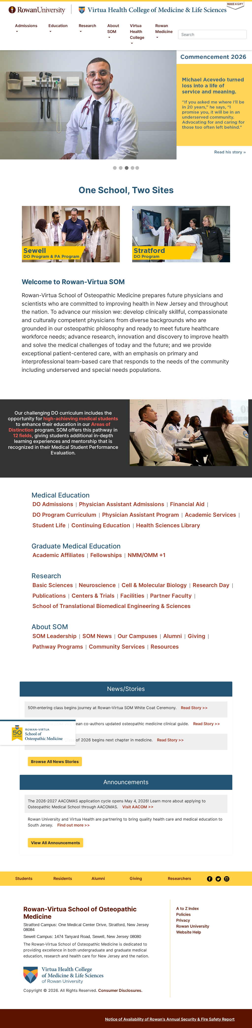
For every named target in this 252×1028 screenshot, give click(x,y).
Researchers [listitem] (179, 878)
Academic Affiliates (58, 555)
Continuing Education (100, 525)
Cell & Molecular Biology (154, 585)
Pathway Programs (57, 646)
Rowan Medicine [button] (164, 28)
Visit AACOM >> (138, 806)
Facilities (132, 595)
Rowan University (37, 9)
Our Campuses (137, 636)
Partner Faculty (171, 595)
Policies (183, 914)
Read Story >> (194, 707)
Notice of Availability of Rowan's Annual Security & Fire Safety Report (170, 1019)
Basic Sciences (52, 585)
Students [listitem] (23, 878)
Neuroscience (97, 585)
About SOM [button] (113, 28)
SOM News (97, 636)
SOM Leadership (54, 636)
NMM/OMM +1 (147, 555)
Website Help (188, 932)
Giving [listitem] (136, 878)
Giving (196, 636)
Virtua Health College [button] (137, 31)
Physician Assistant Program (140, 514)
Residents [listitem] (62, 878)
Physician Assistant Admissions (121, 504)
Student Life (48, 525)
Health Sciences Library (168, 525)
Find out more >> (73, 825)
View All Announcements (55, 842)
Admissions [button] (26, 25)
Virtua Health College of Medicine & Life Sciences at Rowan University (152, 9)
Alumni (172, 636)
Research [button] (87, 25)
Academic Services (210, 514)
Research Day (211, 585)
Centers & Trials (93, 595)
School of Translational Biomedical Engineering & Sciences (111, 606)
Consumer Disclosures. (120, 990)
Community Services (117, 646)
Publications (49, 595)
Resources (165, 646)
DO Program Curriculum (64, 514)
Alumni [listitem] (98, 878)
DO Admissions (52, 504)
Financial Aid (187, 504)
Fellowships (106, 555)
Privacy (183, 920)
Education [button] (58, 25)
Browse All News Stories (55, 761)
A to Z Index (187, 908)
